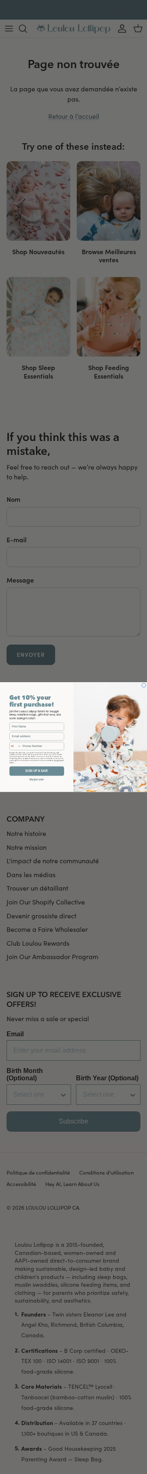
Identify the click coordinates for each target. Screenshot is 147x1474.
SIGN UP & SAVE (36, 771)
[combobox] (15, 746)
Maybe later (36, 779)
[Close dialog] (144, 685)
